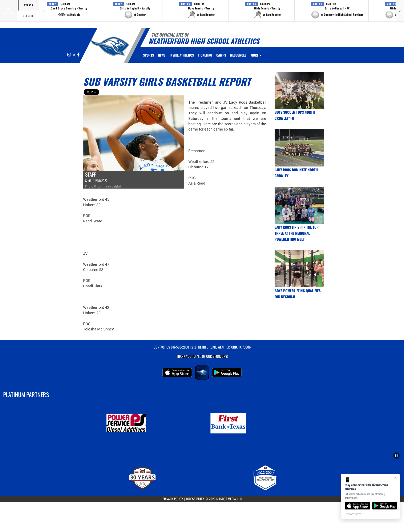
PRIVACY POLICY (172, 498)
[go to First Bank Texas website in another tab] (253, 423)
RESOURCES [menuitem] (238, 55)
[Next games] (400, 10)
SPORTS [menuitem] (148, 55)
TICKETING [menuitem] (205, 55)
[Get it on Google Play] (384, 506)
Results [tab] (28, 15)
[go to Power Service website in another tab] (150, 423)
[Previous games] (43, 10)
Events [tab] (28, 5)
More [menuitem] (255, 55)
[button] (69, 10)
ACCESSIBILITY (195, 498)
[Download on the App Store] (357, 506)
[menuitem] (161, 55)
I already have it (354, 513)
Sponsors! (220, 356)
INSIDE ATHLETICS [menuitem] (182, 55)
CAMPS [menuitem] (221, 55)
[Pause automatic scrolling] (396, 455)
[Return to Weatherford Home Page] (110, 46)
